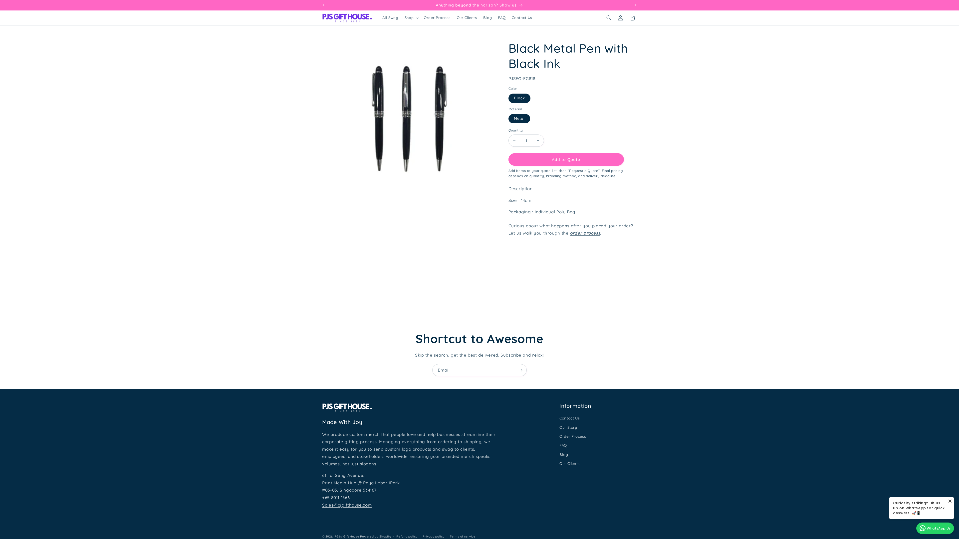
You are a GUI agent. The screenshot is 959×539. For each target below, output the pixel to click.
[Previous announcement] (323, 5)
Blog (563, 454)
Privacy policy (434, 536)
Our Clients (569, 463)
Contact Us (569, 418)
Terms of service (463, 536)
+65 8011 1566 (336, 497)
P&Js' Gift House (346, 536)
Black (519, 98)
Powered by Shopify (375, 536)
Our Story (568, 427)
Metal (519, 118)
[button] (411, 17)
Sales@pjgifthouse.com (347, 505)
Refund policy (407, 536)
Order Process (572, 436)
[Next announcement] (635, 5)
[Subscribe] (520, 370)
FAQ (563, 445)
